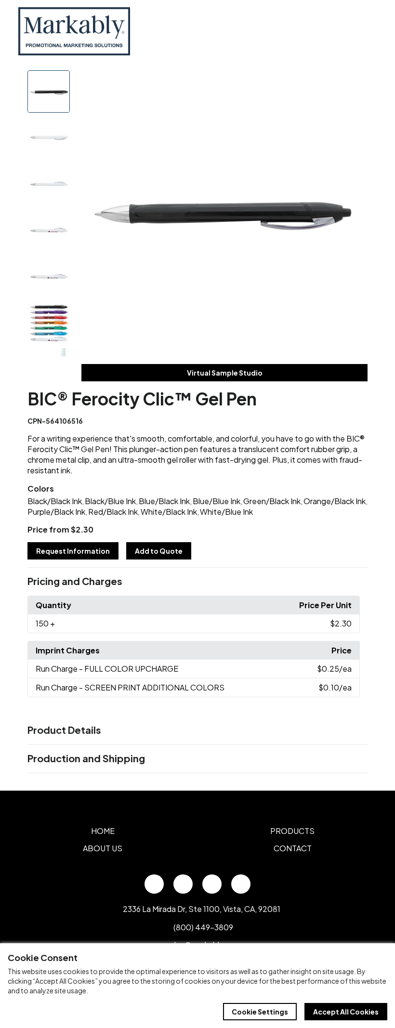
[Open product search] (346, 31)
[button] (197, 582)
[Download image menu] (355, 82)
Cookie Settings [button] (260, 1011)
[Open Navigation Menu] (366, 31)
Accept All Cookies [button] (346, 1011)
